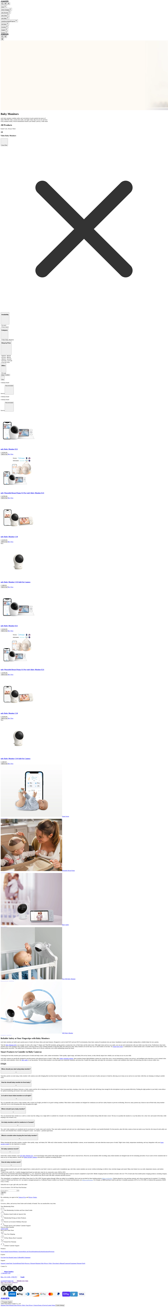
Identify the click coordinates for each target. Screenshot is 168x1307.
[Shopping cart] (5, 3)
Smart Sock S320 (118, 1046)
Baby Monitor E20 (11, 1045)
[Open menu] (2, 39)
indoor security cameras (30, 1157)
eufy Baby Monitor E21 (26, 1155)
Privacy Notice (33, 1197)
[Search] (2, 3)
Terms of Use (22, 1197)
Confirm (7, 375)
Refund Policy (14, 1305)
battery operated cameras (66, 1058)
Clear (2, 375)
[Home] (17, 1)
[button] (84, 325)
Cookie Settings (60, 1305)
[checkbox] (2, 1194)
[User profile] (8, 3)
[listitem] (3, 1291)
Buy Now (10, 454)
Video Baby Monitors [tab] (8, 136)
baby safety (25, 1060)
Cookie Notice (51, 1305)
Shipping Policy (5, 1305)
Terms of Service (42, 1305)
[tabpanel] (84, 900)
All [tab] (2, 132)
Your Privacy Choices (32, 1305)
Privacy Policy (22, 1305)
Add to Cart (4, 454)
